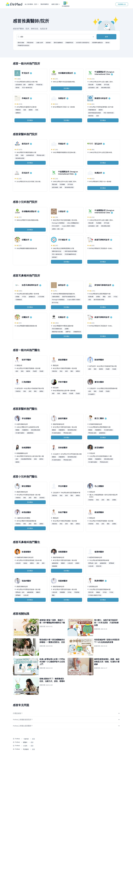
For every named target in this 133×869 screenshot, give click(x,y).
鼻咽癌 (77, 563)
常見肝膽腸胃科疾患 (70, 254)
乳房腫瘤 (98, 84)
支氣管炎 (54, 371)
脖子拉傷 (106, 84)
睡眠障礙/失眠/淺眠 (57, 332)
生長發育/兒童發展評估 (82, 42)
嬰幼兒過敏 (21, 42)
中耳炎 (24, 296)
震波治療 (90, 84)
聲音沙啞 (98, 566)
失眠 (36, 110)
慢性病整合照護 (105, 87)
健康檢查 (18, 113)
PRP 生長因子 (55, 226)
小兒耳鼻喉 (41, 296)
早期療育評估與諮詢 (23, 45)
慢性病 (107, 42)
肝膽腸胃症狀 (69, 42)
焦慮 (24, 110)
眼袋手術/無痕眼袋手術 (68, 296)
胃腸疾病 (18, 110)
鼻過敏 (17, 296)
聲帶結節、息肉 (92, 563)
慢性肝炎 (90, 116)
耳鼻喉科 (26, 749)
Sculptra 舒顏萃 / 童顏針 (68, 226)
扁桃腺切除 (55, 563)
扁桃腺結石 (32, 296)
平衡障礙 (76, 592)
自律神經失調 (30, 155)
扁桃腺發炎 (30, 433)
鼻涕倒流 (42, 497)
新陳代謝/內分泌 (56, 251)
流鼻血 (25, 563)
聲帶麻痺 (111, 563)
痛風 (35, 459)
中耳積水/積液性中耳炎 (94, 595)
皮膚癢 (66, 329)
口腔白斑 (18, 563)
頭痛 (22, 155)
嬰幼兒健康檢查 (58, 42)
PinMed (17, 738)
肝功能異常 (91, 394)
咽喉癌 (63, 563)
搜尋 (106, 37)
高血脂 (41, 371)
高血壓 (35, 371)
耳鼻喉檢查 (19, 299)
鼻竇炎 (98, 296)
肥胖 (17, 155)
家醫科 (25, 742)
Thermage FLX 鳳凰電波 (58, 223)
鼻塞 (66, 371)
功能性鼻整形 (55, 296)
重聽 (104, 296)
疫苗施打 (48, 42)
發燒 (22, 371)
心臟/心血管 (39, 42)
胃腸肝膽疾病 (92, 110)
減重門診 (30, 84)
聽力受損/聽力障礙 (99, 299)
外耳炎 (69, 592)
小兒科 (25, 746)
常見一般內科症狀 (27, 87)
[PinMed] (14, 4)
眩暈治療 (90, 296)
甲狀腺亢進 (39, 84)
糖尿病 (30, 110)
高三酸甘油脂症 (20, 433)
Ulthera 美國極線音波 (73, 223)
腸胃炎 (41, 459)
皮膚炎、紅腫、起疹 (57, 229)
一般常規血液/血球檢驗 (70, 251)
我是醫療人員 (122, 4)
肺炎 (61, 371)
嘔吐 (72, 371)
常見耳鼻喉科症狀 (57, 329)
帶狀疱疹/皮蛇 (41, 155)
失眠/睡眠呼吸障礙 (26, 459)
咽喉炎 (98, 592)
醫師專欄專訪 (45, 4)
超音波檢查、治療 (20, 84)
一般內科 (26, 739)
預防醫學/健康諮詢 (97, 42)
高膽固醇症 (25, 430)
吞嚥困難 (54, 566)
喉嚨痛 (17, 430)
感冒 (97, 116)
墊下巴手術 (55, 302)
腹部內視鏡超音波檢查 (94, 113)
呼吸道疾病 (30, 42)
